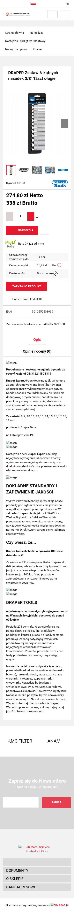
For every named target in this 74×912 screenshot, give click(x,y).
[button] (37, 862)
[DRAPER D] (60, 183)
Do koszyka (25, 230)
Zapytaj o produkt (26, 286)
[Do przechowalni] (44, 230)
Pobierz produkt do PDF (27, 299)
